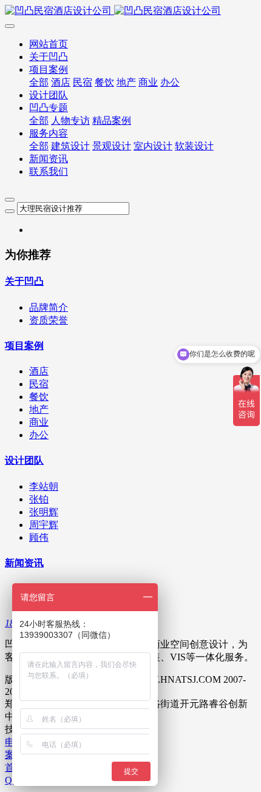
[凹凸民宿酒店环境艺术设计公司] (130, 11)
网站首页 (48, 44)
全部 (39, 82)
